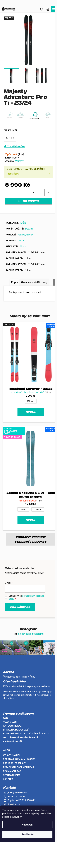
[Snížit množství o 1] (33, 192)
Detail (31, 412)
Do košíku (31, 201)
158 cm (30, 401)
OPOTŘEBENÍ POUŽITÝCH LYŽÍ (21, 737)
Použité (29, 228)
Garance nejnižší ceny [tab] (34, 282)
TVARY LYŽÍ (10, 722)
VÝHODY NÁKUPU (12, 755)
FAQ (5, 718)
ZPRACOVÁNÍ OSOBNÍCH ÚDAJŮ (19, 767)
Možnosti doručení (14, 146)
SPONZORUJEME (11, 775)
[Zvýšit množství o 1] (48, 192)
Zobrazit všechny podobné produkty (30, 539)
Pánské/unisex (25, 234)
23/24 (20, 240)
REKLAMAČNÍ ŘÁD (12, 771)
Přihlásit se (20, 607)
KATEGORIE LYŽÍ (12, 726)
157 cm (23, 509)
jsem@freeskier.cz (17, 792)
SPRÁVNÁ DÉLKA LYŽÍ (16, 730)
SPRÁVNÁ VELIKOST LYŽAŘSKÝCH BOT (26, 733)
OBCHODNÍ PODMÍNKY (14, 763)
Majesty (19, 161)
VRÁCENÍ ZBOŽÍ (12, 741)
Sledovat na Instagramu (30, 633)
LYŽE (23, 222)
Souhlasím (27, 834)
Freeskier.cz (14, 804)
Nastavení (27, 824)
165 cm (38, 509)
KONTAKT (8, 779)
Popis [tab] (14, 282)
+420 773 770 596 (16, 796)
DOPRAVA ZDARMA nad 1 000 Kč (19, 759)
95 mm (23, 246)
